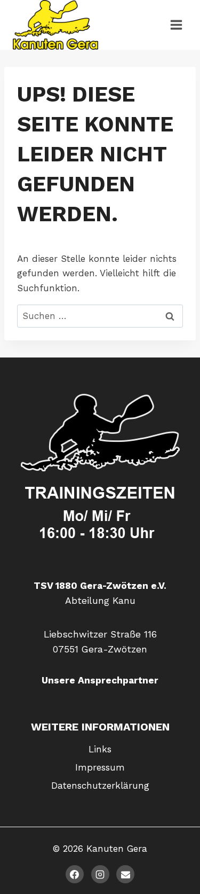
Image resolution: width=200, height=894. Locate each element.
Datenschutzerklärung (100, 785)
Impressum (100, 767)
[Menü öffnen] (176, 24)
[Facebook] (75, 874)
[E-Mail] (125, 874)
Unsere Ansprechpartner (100, 680)
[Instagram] (100, 874)
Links (100, 749)
